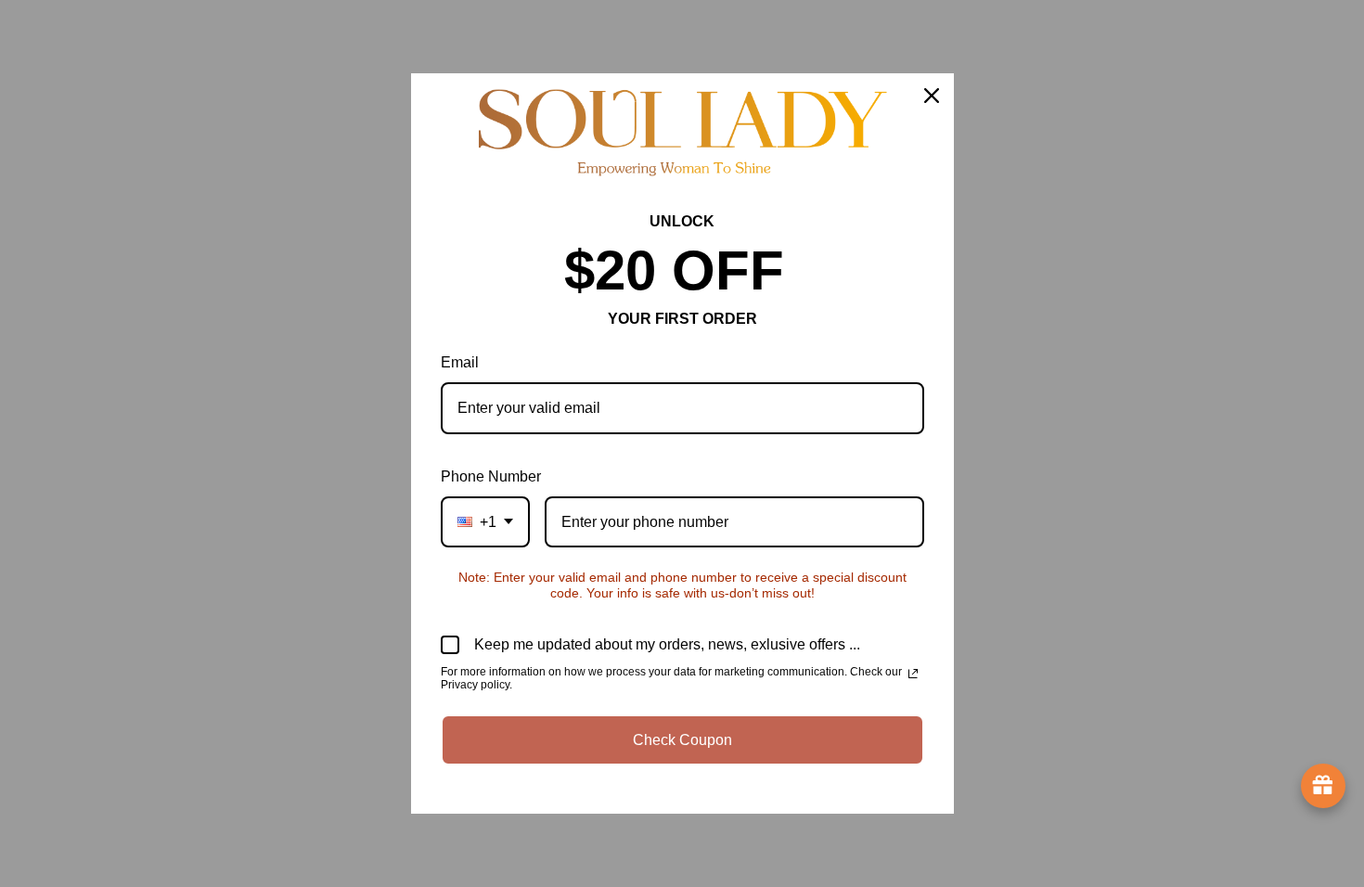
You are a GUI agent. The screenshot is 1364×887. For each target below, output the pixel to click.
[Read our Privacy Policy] (913, 673)
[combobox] (485, 521)
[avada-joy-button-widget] (1323, 786)
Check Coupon (682, 740)
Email (460, 362)
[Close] (931, 95)
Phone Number (491, 476)
